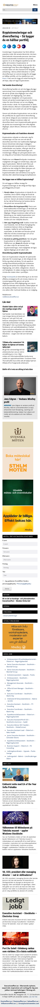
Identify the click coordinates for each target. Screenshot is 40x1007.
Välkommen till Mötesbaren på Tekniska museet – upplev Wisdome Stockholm (17, 830)
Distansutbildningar (10, 616)
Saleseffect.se (32, 1001)
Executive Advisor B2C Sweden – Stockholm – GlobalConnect (18, 726)
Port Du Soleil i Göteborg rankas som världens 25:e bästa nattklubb (19, 950)
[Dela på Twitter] (4, 46)
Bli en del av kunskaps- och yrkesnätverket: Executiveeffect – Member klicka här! (18, 600)
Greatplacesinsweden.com (29, 1003)
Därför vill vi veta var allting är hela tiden (17, 369)
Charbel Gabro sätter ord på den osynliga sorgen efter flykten (12, 309)
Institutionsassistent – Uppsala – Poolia (21, 675)
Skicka (7, 589)
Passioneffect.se (19, 1001)
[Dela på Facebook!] (9, 46)
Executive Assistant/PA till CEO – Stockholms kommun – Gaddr (18, 721)
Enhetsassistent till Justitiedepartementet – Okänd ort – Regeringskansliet (21, 660)
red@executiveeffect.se (10, 297)
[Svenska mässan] (20, 23)
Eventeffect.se (6, 1001)
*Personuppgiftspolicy (24, 584)
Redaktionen (6, 295)
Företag (5, 564)
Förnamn (5, 548)
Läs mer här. (33, 997)
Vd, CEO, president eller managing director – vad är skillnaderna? (19, 873)
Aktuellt (15, 28)
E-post (4, 540)
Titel (3, 572)
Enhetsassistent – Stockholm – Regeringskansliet (17, 679)
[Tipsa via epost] (19, 46)
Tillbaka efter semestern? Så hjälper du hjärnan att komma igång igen (13, 344)
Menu (35, 5)
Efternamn (5, 556)
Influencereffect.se (8, 1003)
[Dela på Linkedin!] (14, 46)
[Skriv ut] (24, 46)
